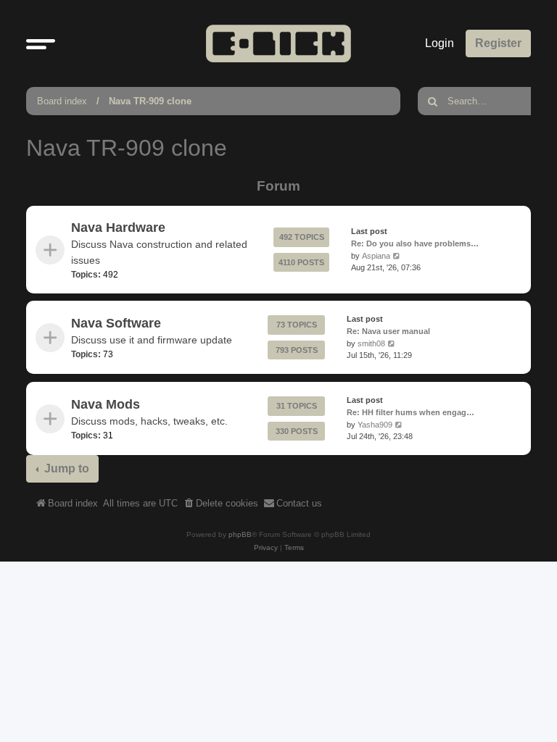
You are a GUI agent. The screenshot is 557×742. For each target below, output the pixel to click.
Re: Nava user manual (388, 331)
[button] (40, 43)
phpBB (240, 534)
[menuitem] (220, 503)
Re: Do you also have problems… (415, 243)
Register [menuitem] (498, 43)
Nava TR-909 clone (150, 101)
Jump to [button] (65, 468)
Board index (62, 101)
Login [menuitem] (439, 43)
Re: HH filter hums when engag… (410, 411)
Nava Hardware (118, 227)
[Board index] (278, 43)
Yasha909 (375, 424)
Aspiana (376, 255)
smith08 (371, 343)
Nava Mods (105, 403)
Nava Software (116, 323)
